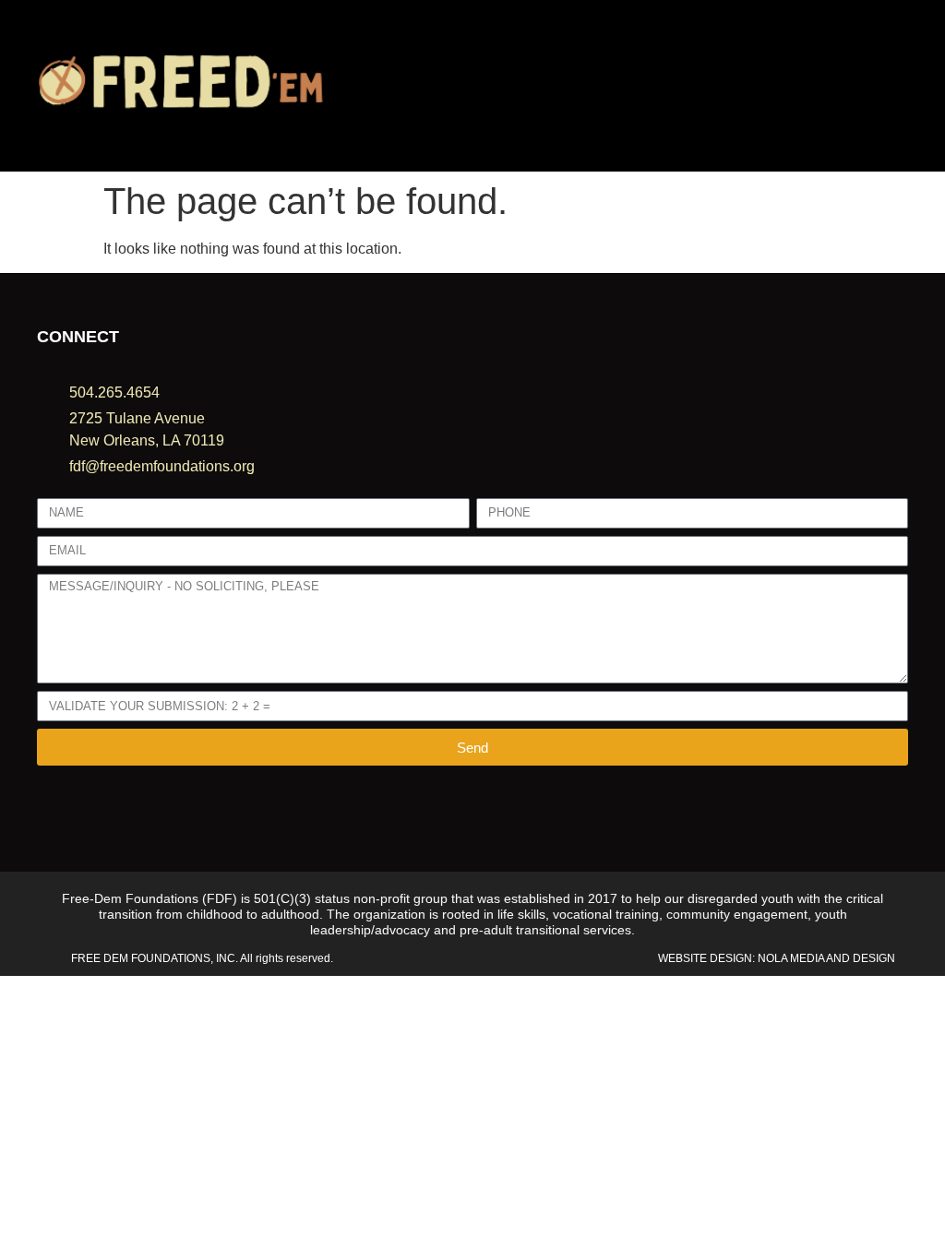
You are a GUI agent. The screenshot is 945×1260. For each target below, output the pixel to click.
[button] (630, 86)
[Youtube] (96, 810)
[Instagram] (70, 810)
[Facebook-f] (43, 810)
